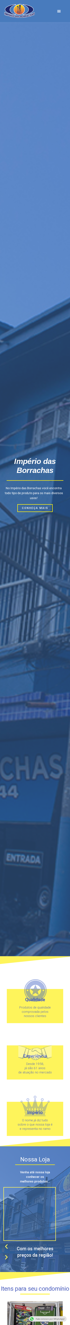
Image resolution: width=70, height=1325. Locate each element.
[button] (59, 11)
